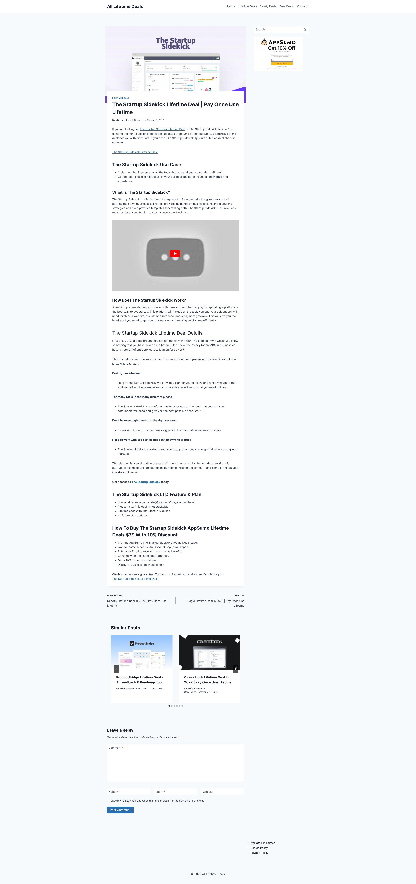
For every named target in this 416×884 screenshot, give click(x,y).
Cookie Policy (259, 848)
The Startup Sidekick (146, 482)
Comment (116, 747)
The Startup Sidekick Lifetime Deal (162, 129)
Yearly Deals (268, 6)
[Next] (235, 669)
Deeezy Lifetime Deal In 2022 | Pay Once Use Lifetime (137, 600)
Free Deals (287, 6)
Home (231, 6)
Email (160, 791)
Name (114, 791)
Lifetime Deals (247, 6)
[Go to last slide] (116, 669)
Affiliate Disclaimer (262, 843)
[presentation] (141, 652)
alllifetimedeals (123, 120)
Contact (302, 6)
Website (208, 791)
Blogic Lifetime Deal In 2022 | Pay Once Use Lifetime (215, 600)
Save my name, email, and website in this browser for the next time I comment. (157, 800)
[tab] (169, 706)
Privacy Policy (259, 852)
